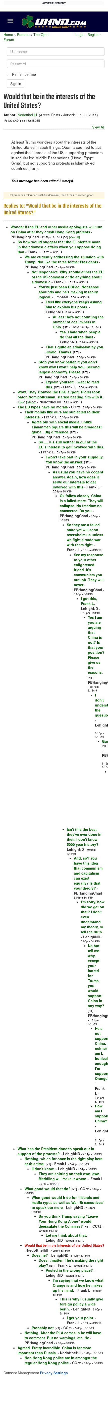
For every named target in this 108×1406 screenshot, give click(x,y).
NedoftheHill (27, 114)
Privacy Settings (54, 1372)
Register (94, 34)
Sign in (15, 83)
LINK (21, 402)
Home (8, 34)
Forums (23, 34)
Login (80, 34)
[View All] (74, 237)
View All (98, 127)
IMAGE (31, 402)
